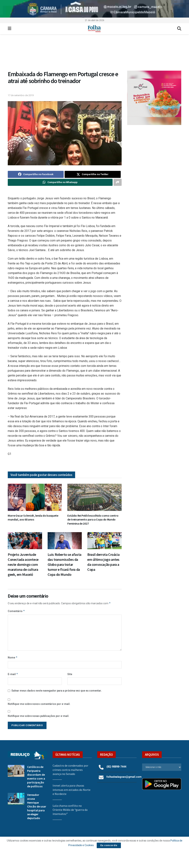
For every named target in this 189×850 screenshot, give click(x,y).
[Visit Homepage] (94, 28)
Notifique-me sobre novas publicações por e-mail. (38, 715)
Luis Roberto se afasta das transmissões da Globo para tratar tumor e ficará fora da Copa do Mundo (64, 564)
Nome (13, 657)
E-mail (13, 674)
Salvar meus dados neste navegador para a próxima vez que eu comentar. (56, 690)
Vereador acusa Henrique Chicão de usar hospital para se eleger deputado (36, 806)
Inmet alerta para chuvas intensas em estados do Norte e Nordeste (71, 790)
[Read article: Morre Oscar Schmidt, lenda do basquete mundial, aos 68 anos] (35, 497)
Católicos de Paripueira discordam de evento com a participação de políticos (36, 776)
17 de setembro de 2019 (21, 95)
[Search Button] (179, 28)
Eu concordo (108, 845)
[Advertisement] (154, 155)
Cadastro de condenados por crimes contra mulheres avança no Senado (70, 770)
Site (69, 674)
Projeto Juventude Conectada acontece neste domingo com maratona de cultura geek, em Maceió (23, 564)
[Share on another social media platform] (118, 182)
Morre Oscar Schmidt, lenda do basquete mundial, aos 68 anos (33, 517)
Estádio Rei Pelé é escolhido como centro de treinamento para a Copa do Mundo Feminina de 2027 (92, 519)
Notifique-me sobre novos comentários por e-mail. (39, 703)
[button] (94, 54)
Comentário (16, 611)
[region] (94, 9)
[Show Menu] (9, 28)
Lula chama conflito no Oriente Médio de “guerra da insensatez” (70, 810)
